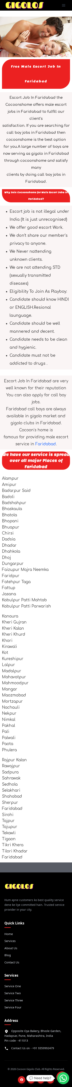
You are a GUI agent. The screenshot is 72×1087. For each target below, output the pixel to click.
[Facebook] (21, 1079)
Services (10, 941)
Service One (12, 986)
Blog (7, 955)
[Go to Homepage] (19, 887)
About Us (10, 948)
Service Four (12, 1007)
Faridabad (45, 444)
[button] (63, 1078)
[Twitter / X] (40, 1079)
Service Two (12, 993)
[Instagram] (31, 1079)
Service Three (13, 1000)
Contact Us (11, 962)
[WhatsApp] (50, 1079)
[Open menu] (63, 5)
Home (8, 934)
